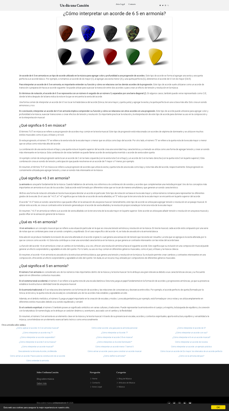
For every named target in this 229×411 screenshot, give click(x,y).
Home (94, 379)
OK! (218, 407)
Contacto (132, 4)
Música (121, 387)
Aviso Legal (120, 4)
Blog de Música (125, 379)
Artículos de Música (126, 383)
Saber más (42, 383)
